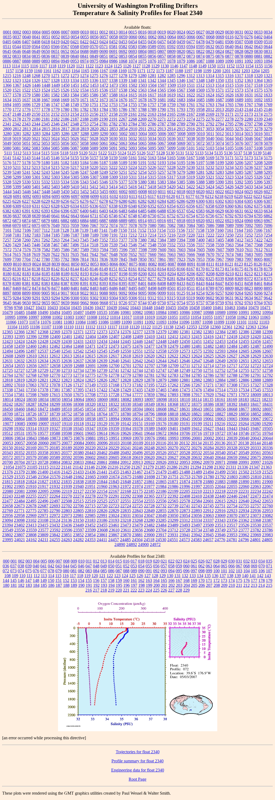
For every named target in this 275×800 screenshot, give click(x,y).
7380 (142, 240)
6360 (229, 206)
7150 (122, 230)
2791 (200, 124)
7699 (7, 259)
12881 (184, 380)
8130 (16, 269)
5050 (16, 143)
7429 (16, 244)
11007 (80, 317)
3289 (94, 133)
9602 (210, 298)
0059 (123, 37)
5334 (65, 182)
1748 (65, 104)
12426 (31, 341)
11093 (161, 322)
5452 (84, 191)
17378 (43, 390)
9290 (26, 298)
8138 (36, 269)
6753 (181, 215)
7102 (17, 230)
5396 (258, 182)
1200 (216, 70)
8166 (181, 269)
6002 (123, 191)
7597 (133, 249)
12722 (243, 365)
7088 (219, 225)
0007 (65, 32)
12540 (54, 351)
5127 (151, 153)
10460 (206, 307)
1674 (113, 99)
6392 (36, 211)
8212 (248, 274)
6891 (132, 220)
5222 (113, 167)
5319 (190, 177)
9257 (219, 293)
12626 (220, 356)
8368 (229, 278)
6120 (171, 196)
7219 (181, 235)
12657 (43, 365)
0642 (248, 46)
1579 (26, 95)
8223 (45, 278)
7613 (268, 249)
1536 (103, 90)
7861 (161, 259)
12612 (54, 356)
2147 (7, 114)
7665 (181, 254)
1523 (36, 90)
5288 (258, 172)
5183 (74, 162)
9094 (132, 293)
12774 (78, 375)
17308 (232, 385)
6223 (258, 196)
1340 (132, 80)
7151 (132, 230)
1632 (258, 95)
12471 (90, 346)
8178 (258, 269)
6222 (248, 196)
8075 (133, 264)
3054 (219, 128)
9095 (142, 293)
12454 (232, 341)
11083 (69, 322)
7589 (84, 249)
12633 (31, 361)
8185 (46, 274)
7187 (75, 235)
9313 (161, 298)
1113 (7, 66)
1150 (212, 66)
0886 (7, 61)
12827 (113, 380)
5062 (113, 143)
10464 (241, 307)
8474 (36, 288)
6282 (142, 201)
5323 (229, 177)
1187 (169, 70)
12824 (78, 380)
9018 (74, 293)
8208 (210, 274)
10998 (45, 317)
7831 (94, 259)
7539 (113, 244)
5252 (132, 172)
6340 (132, 206)
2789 (181, 124)
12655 (19, 365)
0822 (200, 51)
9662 (84, 303)
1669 (65, 99)
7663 (171, 254)
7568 (258, 244)
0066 (191, 37)
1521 (16, 90)
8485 (104, 288)
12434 (102, 341)
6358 (210, 206)
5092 (123, 148)
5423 (200, 186)
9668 (104, 303)
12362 (239, 327)
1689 (239, 99)
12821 (43, 380)
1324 (26, 80)
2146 (268, 109)
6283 (152, 201)
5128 (160, 153)
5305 (75, 177)
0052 (55, 37)
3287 (75, 133)
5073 (210, 143)
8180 (7, 274)
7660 (152, 254)
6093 (36, 196)
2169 (210, 114)
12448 (161, 341)
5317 (171, 177)
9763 (248, 303)
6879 (45, 220)
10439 (111, 307)
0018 (152, 32)
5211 (17, 167)
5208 (258, 162)
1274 (84, 75)
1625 (219, 95)
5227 (161, 167)
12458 (7, 346)
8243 (84, 278)
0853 (123, 56)
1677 (132, 99)
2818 (75, 128)
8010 (17, 264)
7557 (200, 244)
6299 (190, 201)
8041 (65, 264)
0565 (45, 46)
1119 (61, 66)
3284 (46, 133)
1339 (123, 80)
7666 (190, 254)
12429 (54, 341)
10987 (196, 312)
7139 (84, 230)
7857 (152, 259)
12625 (208, 356)
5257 (161, 172)
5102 (200, 148)
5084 (45, 148)
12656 (31, 365)
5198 (210, 162)
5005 (152, 133)
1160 (38, 70)
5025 (65, 138)
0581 (113, 46)
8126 (258, 264)
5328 (7, 182)
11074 (34, 322)
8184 (36, 274)
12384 (220, 332)
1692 (258, 99)
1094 (268, 61)
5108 (258, 148)
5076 (239, 143)
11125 (157, 327)
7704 (26, 259)
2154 (74, 114)
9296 (65, 298)
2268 (132, 119)
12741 (113, 370)
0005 (46, 32)
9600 (200, 298)
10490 (43, 312)
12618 (125, 356)
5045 (239, 138)
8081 (143, 264)
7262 (45, 240)
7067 (94, 225)
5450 (65, 191)
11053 (184, 317)
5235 (239, 167)
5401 (36, 186)
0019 (161, 32)
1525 (55, 90)
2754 (94, 124)
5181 (55, 162)
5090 (103, 148)
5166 (181, 157)
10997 (33, 317)
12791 (255, 375)
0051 (46, 37)
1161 (47, 70)
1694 (7, 104)
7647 (103, 254)
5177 (16, 162)
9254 (200, 293)
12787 (220, 375)
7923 (181, 259)
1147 (183, 66)
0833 (16, 56)
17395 (78, 390)
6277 (94, 201)
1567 (181, 90)
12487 (255, 346)
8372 (248, 278)
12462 (54, 346)
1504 (152, 85)
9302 (94, 298)
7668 (200, 254)
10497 (78, 312)
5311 (133, 177)
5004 (142, 133)
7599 (152, 249)
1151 (221, 66)
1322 (7, 80)
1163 (66, 70)
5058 (84, 143)
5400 (26, 186)
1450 (65, 85)
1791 (171, 109)
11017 (126, 317)
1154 (249, 66)
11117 (112, 327)
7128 (64, 230)
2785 (142, 124)
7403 (210, 240)
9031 (94, 293)
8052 (85, 264)
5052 (36, 143)
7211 (123, 235)
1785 (113, 109)
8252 (113, 278)
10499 (90, 312)
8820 (239, 288)
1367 (17, 85)
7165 (248, 230)
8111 (210, 264)
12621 (161, 356)
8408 (161, 283)
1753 (113, 104)
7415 (248, 240)
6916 (161, 220)
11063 (253, 317)
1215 (7, 75)
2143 (239, 109)
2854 (123, 128)
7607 (220, 249)
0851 (103, 56)
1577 (7, 95)
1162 (57, 70)
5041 (219, 138)
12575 (196, 351)
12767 (19, 375)
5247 (84, 172)
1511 (191, 85)
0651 (55, 51)
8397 (132, 283)
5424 (210, 186)
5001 (113, 133)
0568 (74, 46)
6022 (219, 191)
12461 (43, 346)
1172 (151, 70)
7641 (84, 254)
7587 (75, 249)
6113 (133, 196)
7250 (229, 235)
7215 (161, 235)
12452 (208, 341)
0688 (84, 51)
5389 (210, 182)
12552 (149, 351)
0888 (26, 61)
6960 (248, 220)
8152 (123, 269)
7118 (55, 230)
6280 (123, 201)
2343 (26, 124)
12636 (66, 361)
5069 (181, 143)
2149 (26, 114)
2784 (132, 124)
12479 (173, 346)
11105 (24, 327)
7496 (74, 244)
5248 (94, 172)
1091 (239, 61)
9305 (123, 298)
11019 (149, 317)
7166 (258, 230)
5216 (65, 167)
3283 (36, 133)
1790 (161, 109)
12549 (113, 351)
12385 (232, 332)
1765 (229, 104)
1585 (84, 95)
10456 (182, 307)
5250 (113, 172)
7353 (113, 240)
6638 (26, 215)
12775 (90, 375)
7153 (151, 230)
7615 (16, 254)
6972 (26, 225)
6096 (65, 196)
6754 (190, 215)
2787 (161, 124)
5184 (84, 162)
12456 (255, 341)
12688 (78, 365)
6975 (36, 225)
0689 (94, 51)
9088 (103, 293)
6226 (16, 201)
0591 (161, 46)
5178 (26, 162)
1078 (171, 61)
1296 (181, 75)
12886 (243, 380)
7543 (123, 244)
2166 (181, 114)
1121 (80, 66)
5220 (94, 167)
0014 (123, 32)
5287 (248, 172)
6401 (94, 211)
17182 (137, 385)
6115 (142, 196)
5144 (36, 157)
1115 (25, 66)
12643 (149, 361)
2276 (210, 119)
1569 (200, 90)
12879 (161, 380)
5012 (219, 133)
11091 (138, 322)
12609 (19, 356)
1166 (94, 70)
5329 (16, 182)
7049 (55, 225)
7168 (7, 235)
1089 (219, 61)
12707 (149, 365)
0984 (103, 61)
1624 (210, 95)
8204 (171, 274)
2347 (65, 124)
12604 (232, 351)
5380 (142, 182)
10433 (52, 307)
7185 (55, 235)
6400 (84, 211)
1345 (171, 80)
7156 (180, 230)
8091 (191, 264)
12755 (243, 370)
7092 (248, 225)
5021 (36, 138)
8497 (142, 288)
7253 (258, 235)
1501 (123, 85)
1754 (123, 104)
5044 (229, 138)
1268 (36, 75)
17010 (19, 385)
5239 (7, 172)
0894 (55, 61)
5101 (190, 148)
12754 (232, 370)
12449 (173, 341)
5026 (74, 138)
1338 (113, 80)
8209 (220, 274)
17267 (196, 385)
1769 (268, 104)
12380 (173, 332)
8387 (65, 283)
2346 (55, 124)
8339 (219, 278)
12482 (208, 346)
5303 (55, 177)
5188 (113, 162)
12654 (7, 365)
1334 (74, 80)
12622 (173, 356)
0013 (113, 32)
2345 (45, 124)
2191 (113, 119)
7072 (103, 225)
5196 (190, 162)
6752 (171, 215)
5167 (190, 157)
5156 (84, 157)
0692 (123, 51)
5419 (161, 186)
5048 (268, 138)
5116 (55, 153)
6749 (142, 215)
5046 (248, 138)
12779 (125, 375)
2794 (219, 124)
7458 (45, 244)
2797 (248, 124)
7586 (65, 249)
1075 (142, 61)
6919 (190, 220)
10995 (10, 317)
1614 (123, 95)
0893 (45, 61)
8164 (161, 269)
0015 (132, 32)
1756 (142, 104)
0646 (16, 51)
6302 (219, 201)
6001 (113, 191)
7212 (132, 235)
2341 (7, 124)
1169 (122, 70)
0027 (200, 32)
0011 (94, 32)
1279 (132, 75)
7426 (7, 244)
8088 (181, 264)
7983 (239, 259)
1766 (239, 104)
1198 (198, 70)
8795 (219, 288)
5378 (132, 182)
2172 (239, 114)
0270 (239, 37)
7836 (103, 259)
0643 (258, 46)
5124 (122, 153)
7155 (171, 230)
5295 (268, 172)
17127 (78, 385)
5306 (84, 177)
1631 (248, 95)
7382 (152, 240)
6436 (113, 211)
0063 (162, 37)
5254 (142, 172)
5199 (219, 162)
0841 (84, 56)
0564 (36, 46)
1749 (74, 104)
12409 (137, 336)
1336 (94, 80)
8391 (84, 283)
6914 (142, 220)
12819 (19, 380)
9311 (142, 298)
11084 (80, 322)
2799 (268, 124)
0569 (84, 46)
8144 (74, 269)
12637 (78, 361)
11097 (196, 322)
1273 (74, 75)
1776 (26, 109)
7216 (171, 235)
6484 (132, 211)
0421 (74, 41)
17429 (125, 390)
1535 (94, 90)
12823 (66, 380)
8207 (200, 274)
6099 (94, 196)
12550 (125, 351)
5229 (181, 167)
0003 (26, 32)
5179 (36, 162)
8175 (239, 269)
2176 (7, 119)
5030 (113, 138)
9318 (181, 298)
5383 (161, 182)
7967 (219, 259)
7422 (258, 240)
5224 (132, 167)
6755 (200, 215)
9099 (161, 293)
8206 (191, 274)
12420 (255, 336)
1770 (7, 109)
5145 (45, 157)
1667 (45, 99)
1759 (171, 104)
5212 (26, 167)
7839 (113, 259)
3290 (104, 133)
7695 (258, 254)
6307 (268, 201)
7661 (161, 254)
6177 (190, 196)
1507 (162, 85)
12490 (267, 346)
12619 (137, 356)
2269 (142, 119)
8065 (104, 264)
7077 (123, 225)
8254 (132, 278)
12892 (7, 385)
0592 (171, 46)
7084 (190, 225)
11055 (207, 317)
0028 (210, 32)
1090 (229, 61)
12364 (262, 327)
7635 (74, 254)
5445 (17, 191)
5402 (46, 186)
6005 (133, 191)
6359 (219, 206)
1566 (171, 90)
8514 (200, 288)
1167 (104, 70)
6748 (132, 215)
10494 (54, 312)
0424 (103, 41)
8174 (229, 269)
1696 (26, 104)
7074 (113, 225)
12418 (232, 336)
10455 (170, 307)
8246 (94, 278)
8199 (133, 274)
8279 (161, 278)
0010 (84, 32)
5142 (16, 157)
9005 (45, 293)
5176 (7, 162)
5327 (268, 177)
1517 (248, 85)
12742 (125, 370)
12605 (243, 351)
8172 (210, 269)
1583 (65, 95)
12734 (78, 370)
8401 (142, 283)
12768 (31, 375)
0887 (16, 61)
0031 (239, 32)
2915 (181, 128)
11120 (134, 327)
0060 (133, 37)
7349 (94, 240)
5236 (248, 167)
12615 (90, 356)
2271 (161, 119)
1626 (229, 95)
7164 (238, 230)
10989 (220, 312)
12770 (54, 375)
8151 (113, 269)
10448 (147, 307)
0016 (142, 32)
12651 (243, 361)
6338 (113, 206)
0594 (190, 46)
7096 (268, 225)
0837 (55, 56)
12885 (232, 380)
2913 (161, 128)
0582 (123, 46)
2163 (152, 114)
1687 (219, 99)
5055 (55, 143)
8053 (94, 264)
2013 (219, 109)
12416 (208, 336)
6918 (181, 220)
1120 (71, 66)
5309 (113, 177)
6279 (113, 201)
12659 (66, 365)
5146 (55, 157)
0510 (268, 41)
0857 (161, 56)
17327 (255, 385)
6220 (238, 196)
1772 (16, 109)
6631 (239, 211)
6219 (229, 196)
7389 (171, 240)
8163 (152, 269)
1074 (132, 61)
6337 (103, 206)
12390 (267, 332)
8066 (114, 264)
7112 (46, 230)
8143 (65, 269)
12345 (180, 327)
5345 (94, 182)
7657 (142, 254)
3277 (248, 128)
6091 (17, 196)
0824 (219, 51)
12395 (19, 336)
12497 (31, 351)
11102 (253, 322)
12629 (255, 356)
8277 (152, 278)
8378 (7, 283)
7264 (65, 240)
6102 (114, 196)
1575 (258, 90)
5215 (55, 167)
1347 (190, 80)
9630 (219, 298)
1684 (190, 99)
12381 (184, 332)
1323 (16, 80)
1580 (36, 95)
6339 (123, 206)
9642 (268, 298)
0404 (268, 37)
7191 (113, 235)
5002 (123, 133)
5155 (74, 157)
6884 (84, 220)
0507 (239, 41)
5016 (258, 133)
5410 (75, 186)
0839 (65, 56)
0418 (45, 41)
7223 (219, 235)
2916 (190, 128)
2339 (258, 119)
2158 (113, 114)
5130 (170, 153)
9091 (113, 293)
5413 (103, 186)
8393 (103, 283)
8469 (17, 288)
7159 (209, 230)
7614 (7, 254)
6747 (123, 215)
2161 (132, 114)
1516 (239, 85)
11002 (57, 317)
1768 (258, 104)
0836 (45, 56)
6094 (46, 196)
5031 (123, 138)
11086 (103, 322)
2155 (84, 114)
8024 (36, 264)
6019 (190, 191)
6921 (210, 220)
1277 (113, 75)
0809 (171, 51)
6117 (152, 196)
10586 (113, 312)
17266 (184, 385)
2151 (45, 114)
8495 (133, 288)
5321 (210, 177)
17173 (125, 385)
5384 (171, 182)
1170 (132, 70)
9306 (133, 298)
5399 (17, 186)
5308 (104, 177)
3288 (84, 133)
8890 (258, 288)
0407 (26, 41)
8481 (75, 288)
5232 (210, 167)
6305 (248, 201)
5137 (238, 153)
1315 (219, 75)
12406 (102, 336)
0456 (152, 41)
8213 (258, 274)
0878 (239, 56)
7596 (123, 249)
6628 (210, 211)
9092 (123, 293)
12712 (196, 365)
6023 (229, 191)
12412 (173, 336)
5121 (93, 153)
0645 (7, 51)
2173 (248, 114)
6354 (171, 206)
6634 (268, 211)
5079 (268, 143)
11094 (173, 322)
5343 (84, 182)
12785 (196, 375)
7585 (55, 249)
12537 (43, 351)
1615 (132, 95)
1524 (45, 90)
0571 (103, 46)
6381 (268, 206)
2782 (113, 124)
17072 (43, 385)
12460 (31, 346)
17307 (220, 385)
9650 (26, 303)
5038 (190, 138)
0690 (103, 51)
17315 (243, 385)
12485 (243, 346)
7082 (171, 225)
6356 (190, 206)
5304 (65, 177)
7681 (239, 254)
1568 (190, 90)
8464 (268, 283)
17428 (113, 390)
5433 (248, 186)
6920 (200, 220)
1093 (258, 61)
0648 (26, 51)
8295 (190, 278)
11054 (196, 317)
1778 (45, 109)
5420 (171, 186)
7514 (84, 244)
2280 (248, 119)
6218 (219, 196)
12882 (196, 380)
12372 (90, 332)
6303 (229, 201)
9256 (210, 293)
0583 (132, 46)
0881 (258, 56)
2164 (161, 114)
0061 (142, 37)
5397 (268, 182)
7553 (181, 244)
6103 (123, 196)
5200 (229, 162)
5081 (16, 148)
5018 (7, 138)
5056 (65, 143)
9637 (258, 298)
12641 (125, 361)
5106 (239, 148)
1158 (19, 70)
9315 (171, 298)
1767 (248, 104)
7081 (161, 225)
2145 (258, 109)
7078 (132, 225)
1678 (142, 99)
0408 (36, 41)
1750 (84, 104)
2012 (210, 109)
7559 (219, 244)
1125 (118, 66)
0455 (142, 41)
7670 (210, 254)
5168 (200, 157)
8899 (26, 293)
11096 (184, 322)
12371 (78, 332)
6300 (200, 201)
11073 (22, 322)
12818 (7, 380)
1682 (171, 99)
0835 (36, 56)
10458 (194, 307)
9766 (8, 307)
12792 (267, 375)
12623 (184, 356)
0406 (16, 41)
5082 (26, 148)
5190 (132, 162)
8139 (45, 269)
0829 (248, 51)
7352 (103, 240)
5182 (65, 162)
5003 (133, 133)
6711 (94, 215)
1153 (240, 66)
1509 (171, 85)
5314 (142, 177)
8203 (162, 274)
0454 (132, 41)
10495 (66, 312)
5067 (161, 143)
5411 (84, 186)
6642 (65, 215)
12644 (161, 361)
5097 (161, 148)
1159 (28, 70)
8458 (248, 283)
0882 (268, 56)
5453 (94, 191)
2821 (104, 128)
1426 (26, 85)
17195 (149, 385)
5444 (7, 191)
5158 (103, 157)
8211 (239, 274)
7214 (152, 235)
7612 (258, 249)
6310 (26, 206)
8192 (75, 274)
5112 (17, 153)
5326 (258, 177)
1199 (207, 70)
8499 (162, 288)
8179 (268, 269)
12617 (113, 356)
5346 (103, 182)
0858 (171, 56)
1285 (171, 75)
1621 (181, 95)
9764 (258, 303)
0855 (142, 56)
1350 (219, 80)
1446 (36, 85)
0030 (229, 32)
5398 (7, 186)
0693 (132, 51)
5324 (239, 177)
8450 (229, 283)
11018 (138, 317)
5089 (94, 148)
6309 (17, 206)
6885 (94, 220)
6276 (84, 201)
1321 (268, 75)
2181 (45, 119)
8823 (248, 288)
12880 (173, 380)
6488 (161, 211)
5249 (103, 172)
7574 (17, 249)
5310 (123, 177)
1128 (146, 66)
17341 (19, 390)
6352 (152, 206)
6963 (258, 220)
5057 (74, 143)
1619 (171, 95)
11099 (219, 322)
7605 (200, 249)
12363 (250, 327)
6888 (113, 220)
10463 (230, 307)
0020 (171, 32)
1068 (123, 61)
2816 (55, 128)
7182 (26, 235)
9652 (36, 303)
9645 (7, 303)
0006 (55, 32)
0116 (229, 37)
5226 (152, 167)
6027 (268, 191)
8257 (142, 278)
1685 (200, 99)
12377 (137, 332)
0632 (210, 46)
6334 (74, 206)
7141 (103, 230)
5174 (258, 157)
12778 (113, 375)
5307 (94, 177)
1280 (142, 75)
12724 (267, 365)
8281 (171, 278)
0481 (219, 41)
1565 (161, 90)
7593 (94, 249)
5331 (36, 182)
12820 (31, 380)
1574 (248, 90)
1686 (210, 99)
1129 (155, 66)
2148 (16, 114)
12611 (43, 356)
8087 (172, 264)
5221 (103, 167)
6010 (152, 191)
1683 (181, 99)
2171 (229, 114)
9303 (104, 298)
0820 (181, 51)
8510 (181, 288)
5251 (123, 172)
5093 (132, 148)
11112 (90, 327)
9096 (152, 293)
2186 (65, 119)
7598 (142, 249)
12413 (184, 336)
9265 (248, 293)
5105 (229, 148)
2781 (103, 124)
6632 (248, 211)
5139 (257, 153)
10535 (102, 312)
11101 (242, 322)
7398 (190, 240)
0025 (190, 32)
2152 (55, 114)
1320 (258, 75)
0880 (248, 56)
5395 (248, 182)
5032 (132, 138)
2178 (16, 119)
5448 (46, 191)
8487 (123, 288)
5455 (104, 191)
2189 (94, 119)
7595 (113, 249)
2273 (181, 119)
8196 (104, 274)
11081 (57, 322)
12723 (255, 365)
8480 (65, 288)
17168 (113, 385)
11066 (11, 322)
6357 (200, 206)
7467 (55, 244)
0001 (7, 32)
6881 (55, 220)
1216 (16, 75)
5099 (171, 148)
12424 (19, 341)
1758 (161, 104)
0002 (17, 32)
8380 (16, 283)
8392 (94, 283)
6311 (36, 206)
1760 (181, 104)
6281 (132, 201)
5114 (36, 153)
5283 (219, 172)
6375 (258, 206)
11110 (69, 327)
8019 (27, 264)
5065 (142, 143)
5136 (228, 153)
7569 (268, 244)
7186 (65, 235)
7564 (239, 244)
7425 (268, 240)
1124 (108, 66)
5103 (210, 148)
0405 (7, 41)
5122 (102, 153)
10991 (243, 312)
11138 (168, 327)
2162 (142, 114)
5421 (181, 186)
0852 (113, 56)
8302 (200, 278)
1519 (268, 85)
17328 (267, 385)
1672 (94, 99)
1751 (94, 104)
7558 (210, 244)
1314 (210, 75)
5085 (55, 148)
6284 (161, 201)
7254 (268, 235)
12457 (267, 341)
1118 (52, 66)
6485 (142, 211)
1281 (152, 75)
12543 (90, 351)
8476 (46, 288)
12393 (7, 336)
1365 (268, 80)
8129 (7, 269)
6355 (181, 206)
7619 (36, 254)
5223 (123, 167)
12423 (7, 341)
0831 (268, 51)
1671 (84, 99)
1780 (65, 109)
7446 (36, 244)
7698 (268, 254)
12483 (220, 346)
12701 (126, 365)
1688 (229, 99)
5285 (239, 172)
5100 (181, 148)
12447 (149, 341)
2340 (268, 119)
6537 (181, 211)
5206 (239, 162)
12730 (54, 370)
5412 (94, 186)
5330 (26, 182)
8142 (55, 269)
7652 (132, 254)
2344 (36, 124)
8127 (267, 264)
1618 (161, 95)
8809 (229, 288)
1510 (181, 85)
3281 (17, 133)
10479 (7, 312)
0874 (200, 56)
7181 (17, 235)
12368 (43, 332)
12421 (267, 336)
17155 (102, 385)
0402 (258, 37)
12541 (66, 351)
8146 (94, 269)
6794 (248, 215)
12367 (31, 332)
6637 (17, 215)
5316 (161, 177)
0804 (142, 51)
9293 (46, 298)
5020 (26, 138)
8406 (152, 283)
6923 (229, 220)
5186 (94, 162)
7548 (152, 244)
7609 (229, 249)
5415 (123, 186)
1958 (200, 109)
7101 (7, 230)
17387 (66, 390)
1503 (142, 85)
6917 (171, 220)
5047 (258, 138)
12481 (196, 346)
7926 (190, 259)
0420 (65, 41)
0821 (190, 51)
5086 (65, 148)
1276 (103, 75)
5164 (161, 157)
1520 (7, 90)
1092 (248, 61)
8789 (210, 288)
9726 (123, 303)
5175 (268, 157)
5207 (248, 162)
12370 (66, 332)
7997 (248, 259)
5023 (45, 138)
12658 (55, 365)
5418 (152, 186)
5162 (142, 157)
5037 (181, 138)
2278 (229, 119)
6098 (85, 196)
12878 (149, 380)
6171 (180, 196)
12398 (43, 336)
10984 (161, 312)
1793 (181, 109)
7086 (210, 225)
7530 (103, 244)
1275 (94, 75)
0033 (258, 32)
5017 (268, 133)
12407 (114, 336)
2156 (94, 114)
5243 (45, 172)
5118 (64, 153)
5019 (16, 138)
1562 (132, 90)
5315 (152, 177)
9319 (190, 298)
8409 (171, 283)
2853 (113, 128)
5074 (219, 143)
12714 (208, 365)
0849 (94, 56)
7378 (132, 240)
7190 (104, 235)
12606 (255, 351)
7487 (65, 244)
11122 (146, 327)
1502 (133, 85)
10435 (76, 307)
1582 (55, 95)
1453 (94, 85)
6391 (26, 211)
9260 (229, 293)
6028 (7, 196)
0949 (65, 61)
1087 (200, 61)
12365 (7, 332)
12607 (267, 351)
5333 (55, 182)
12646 (184, 361)
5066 (152, 143)
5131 (180, 153)
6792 (229, 215)
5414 (113, 186)
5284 (229, 172)
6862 (268, 215)
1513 (210, 85)
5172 (239, 157)
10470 (253, 307)
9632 (239, 298)
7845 (123, 259)
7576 (26, 249)
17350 (31, 390)
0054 (75, 37)
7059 (74, 225)
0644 (268, 46)
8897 (7, 293)
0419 (55, 41)
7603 (181, 249)
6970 (16, 225)
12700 (114, 365)
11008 (92, 317)
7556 (190, 244)
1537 (113, 90)
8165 (171, 269)
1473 (113, 85)
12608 (7, 356)
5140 (267, 153)
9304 (113, 298)
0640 (229, 46)
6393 (45, 211)
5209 (268, 162)
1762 (200, 104)
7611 (249, 249)
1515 (229, 85)
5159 (113, 157)
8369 (239, 278)
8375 (268, 278)
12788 (232, 375)
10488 (31, 312)
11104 (12, 327)
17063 (31, 385)
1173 (160, 70)
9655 (46, 303)
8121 (229, 264)
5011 (210, 133)
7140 (93, 230)
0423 (94, 41)
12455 (243, 341)
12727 (19, 370)
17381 (54, 390)
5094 (142, 148)
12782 (161, 375)
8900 (36, 293)
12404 (90, 336)
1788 (142, 109)
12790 (243, 375)
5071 (190, 143)
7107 (36, 230)
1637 (26, 99)
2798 (258, 124)
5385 (181, 182)
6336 (94, 206)
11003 (69, 317)
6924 (239, 220)
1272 (65, 75)
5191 (142, 162)
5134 (209, 153)
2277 (219, 119)
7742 (36, 259)
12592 (208, 351)
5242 (36, 172)
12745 (149, 370)
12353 (191, 327)
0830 (258, 51)
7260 (26, 240)
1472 (104, 85)
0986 (113, 61)
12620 (149, 356)
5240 (16, 172)
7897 (171, 259)
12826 (102, 380)
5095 (152, 148)
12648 (208, 361)
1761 (190, 104)
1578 (16, 95)
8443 (200, 283)
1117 (43, 66)
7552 (171, 244)
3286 (65, 133)
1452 (84, 85)
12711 (185, 365)
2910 (133, 128)
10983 (149, 312)
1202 (236, 70)
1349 (210, 80)
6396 (65, 211)
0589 (152, 46)
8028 (46, 264)
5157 (94, 157)
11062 (242, 317)
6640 (46, 215)
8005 (258, 259)
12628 (243, 356)
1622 (190, 95)
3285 (55, 133)
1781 (74, 109)
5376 (113, 182)
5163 (152, 157)
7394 (181, 240)
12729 (43, 370)
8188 (55, 274)
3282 (26, 133)
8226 (55, 278)
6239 (55, 201)
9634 (248, 298)
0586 (142, 46)
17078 (54, 385)
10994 (267, 312)
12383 (208, 332)
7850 (142, 259)
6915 (152, 220)
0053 (65, 37)
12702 (137, 365)
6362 (248, 206)
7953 (200, 259)
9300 (75, 298)
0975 (94, 61)
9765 (268, 303)
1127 (136, 66)
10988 (208, 312)
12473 (113, 346)
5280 (190, 172)
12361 (227, 327)
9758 (210, 303)
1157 (10, 70)
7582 (46, 249)
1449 (55, 85)
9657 (55, 303)
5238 (268, 167)
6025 (248, 191)
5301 (36, 177)
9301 (84, 298)
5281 (200, 172)
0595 (200, 46)
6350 (142, 206)
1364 (258, 80)
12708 (161, 365)
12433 (90, 341)
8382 (36, 283)
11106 (35, 327)
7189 (94, 235)
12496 (19, 351)
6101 (104, 196)
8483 (94, 288)
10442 (123, 307)
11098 (207, 322)
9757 (200, 303)
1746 (45, 104)
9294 (55, 298)
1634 (7, 99)
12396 (31, 336)
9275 (7, 298)
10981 (125, 312)
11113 (101, 327)
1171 (141, 70)
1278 (123, 75)
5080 (7, 148)
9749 (152, 303)
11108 (57, 327)
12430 (66, 341)
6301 (210, 201)
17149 (90, 385)
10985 (173, 312)
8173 (219, 269)
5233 (219, 167)
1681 (161, 99)
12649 (220, 361)
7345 (84, 240)
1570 (210, 90)
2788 (171, 124)
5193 (161, 162)
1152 (230, 66)
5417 (142, 186)
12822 (54, 380)
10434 (64, 307)
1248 (26, 75)
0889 (36, 61)
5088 (84, 148)
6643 (75, 215)
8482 (84, 288)
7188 (84, 235)
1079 (181, 61)
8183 (26, 274)
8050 (75, 264)
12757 (255, 370)
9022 (84, 293)
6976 (45, 225)
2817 (65, 128)
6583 (200, 211)
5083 (36, 148)
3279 (268, 128)
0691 (113, 51)
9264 (239, 293)
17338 (7, 390)
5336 (74, 182)
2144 (248, 109)
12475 (125, 346)
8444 (210, 283)
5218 (84, 167)
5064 (132, 143)
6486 (152, 211)
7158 (200, 230)
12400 (55, 336)
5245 (65, 172)
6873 (16, 220)
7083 (181, 225)
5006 (162, 133)
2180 (36, 119)
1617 (152, 95)
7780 (45, 259)
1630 (239, 95)
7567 (248, 244)
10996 (22, 317)
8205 (181, 274)
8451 (239, 283)
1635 (16, 99)
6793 (239, 215)
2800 (7, 128)
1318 (248, 75)
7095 (258, 225)
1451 (75, 85)
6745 (103, 215)
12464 (66, 346)
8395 (123, 283)
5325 (248, 177)
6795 (258, 215)
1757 (152, 104)
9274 (268, 293)
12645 (173, 361)
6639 (36, 215)
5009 (191, 133)
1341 (142, 80)
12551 (137, 351)
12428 (43, 341)
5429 (239, 186)
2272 (171, 119)
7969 (229, 259)
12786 (208, 375)
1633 (268, 95)
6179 (200, 196)
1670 (74, 99)
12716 (220, 365)
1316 (229, 75)
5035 (161, 138)
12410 (149, 336)
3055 (229, 128)
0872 (181, 56)
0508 (248, 41)
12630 (267, 356)
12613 (66, 356)
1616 (142, 95)
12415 (196, 336)
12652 (255, 361)
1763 (210, 104)
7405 (219, 240)
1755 (132, 104)
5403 (55, 186)
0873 (190, 56)
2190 (103, 119)
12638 (90, 361)
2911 (142, 128)
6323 (45, 206)
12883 (208, 380)
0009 (75, 32)
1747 (55, 104)
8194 (94, 274)
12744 (137, 370)
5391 (229, 182)
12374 (113, 332)
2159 (123, 114)
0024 (181, 32)
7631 (65, 254)
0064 (171, 37)
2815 (46, 128)
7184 (46, 235)
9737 (132, 303)
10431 (40, 307)
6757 (219, 215)
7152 (142, 230)
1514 (219, 85)
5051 (26, 143)
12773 (66, 375)
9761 (229, 303)
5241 (26, 172)
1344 (161, 80)
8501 (171, 288)
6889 (123, 220)
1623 (200, 95)
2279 (239, 119)
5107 (248, 148)
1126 (127, 66)
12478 (161, 346)
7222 (210, 235)
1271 (55, 75)
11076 (46, 322)
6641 (55, 215)
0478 (200, 41)
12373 (102, 332)
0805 (152, 51)
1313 (200, 75)
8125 (248, 264)
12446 (137, 341)
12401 (66, 336)
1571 (219, 90)
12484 (232, 346)
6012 (171, 191)
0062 (152, 37)
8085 (162, 264)
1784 (103, 109)
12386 (243, 332)
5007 (171, 133)
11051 (173, 317)
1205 (265, 70)
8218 (36, 278)
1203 (245, 70)
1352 (239, 80)
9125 (181, 293)
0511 (7, 46)
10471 (265, 307)
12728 (31, 370)
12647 (196, 361)
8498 (152, 288)
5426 (229, 186)
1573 (239, 90)
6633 (258, 211)
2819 (84, 128)
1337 (103, 80)
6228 (36, 201)
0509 (258, 41)
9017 (65, 293)
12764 (7, 375)
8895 (268, 288)
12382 (196, 332)
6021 (210, 191)
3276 (239, 128)
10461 (218, 307)
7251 (239, 235)
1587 (103, 95)
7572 (7, 249)
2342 (16, 124)
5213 (36, 167)
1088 (210, 61)
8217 (26, 278)
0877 (229, 56)
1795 (190, 109)
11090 (126, 322)
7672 (219, 254)
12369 (54, 332)
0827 (229, 51)
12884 (220, 380)
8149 (103, 269)
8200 (142, 274)
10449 (159, 307)
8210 (229, 274)
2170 (219, 114)
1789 (152, 109)
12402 (78, 336)
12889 (267, 380)
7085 (200, 225)
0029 (219, 32)
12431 (78, 341)
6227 (26, 201)
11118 (123, 327)
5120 (83, 153)
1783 (94, 109)
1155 (259, 66)
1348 (200, 80)
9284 (17, 298)
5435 (268, 186)
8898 (16, 293)
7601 (171, 249)
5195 (181, 162)
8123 (238, 264)
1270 (45, 75)
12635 (54, 361)
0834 (26, 56)
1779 (55, 109)
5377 (123, 182)
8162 (142, 269)
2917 (200, 128)
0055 (84, 37)
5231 (200, 167)
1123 (99, 66)
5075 (229, 143)
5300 (26, 177)
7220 (190, 235)
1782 (84, 109)
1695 (16, 104)
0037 (17, 37)
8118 (219, 264)
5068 (171, 143)
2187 (74, 119)
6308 (7, 206)
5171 (229, 157)
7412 (239, 240)
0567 (65, 46)
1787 (132, 109)
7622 (55, 254)
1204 (255, 70)
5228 (171, 167)
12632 (19, 361)
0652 (65, 51)
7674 (229, 254)
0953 (74, 61)
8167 (190, 269)
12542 (78, 351)
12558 (161, 351)
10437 (100, 307)
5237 (258, 167)
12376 (125, 332)
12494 (7, 351)
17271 (208, 385)
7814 (84, 259)
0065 (181, 37)
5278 (171, 172)
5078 (258, 143)
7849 (132, 259)
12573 (184, 351)
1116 (34, 66)
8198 (123, 274)
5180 (45, 162)
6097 (75, 196)
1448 (46, 85)
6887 (103, 220)
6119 (161, 196)
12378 (149, 332)
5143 (26, 157)
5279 (181, 172)
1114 (16, 66)
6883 (74, 220)
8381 (26, 283)
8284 (181, 278)
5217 (74, 167)
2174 (258, 114)
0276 (248, 37)
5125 (131, 153)
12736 (90, 370)
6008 (142, 191)
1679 (152, 99)
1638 (36, 99)
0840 (74, 56)
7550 (161, 244)
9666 (94, 303)
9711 (113, 303)
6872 (7, 220)
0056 (94, 37)
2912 (152, 128)
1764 (219, 104)
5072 (200, 143)
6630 (229, 211)
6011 (162, 191)
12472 (102, 346)
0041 (36, 37)
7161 (229, 230)
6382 (7, 211)
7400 (200, 240)
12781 (149, 375)
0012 (103, 32)
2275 (200, 119)
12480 (184, 346)
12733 (66, 370)
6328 (55, 206)
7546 (132, 244)
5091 (113, 148)
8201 (152, 274)
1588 (113, 95)
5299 (17, 177)
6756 (210, 215)
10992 (255, 312)
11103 (264, 322)
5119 (74, 153)
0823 (210, 51)
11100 (230, 322)
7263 (55, 240)
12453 (220, 341)
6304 (239, 201)
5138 (247, 153)
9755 (190, 303)
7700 (16, 259)
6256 (65, 201)
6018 (181, 191)
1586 (94, 95)
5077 (248, 143)
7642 (94, 254)
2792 (210, 124)
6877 (36, 220)
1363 (248, 80)
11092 (149, 322)
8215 (7, 278)
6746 (113, 215)
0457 (161, 41)
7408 (229, 240)
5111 (8, 153)
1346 (181, 80)
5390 (219, 182)
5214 (45, 167)
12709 (173, 365)
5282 (210, 172)
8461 (258, 283)
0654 (74, 51)
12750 (196, 370)
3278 (258, 128)
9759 (219, 303)
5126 (141, 153)
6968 (7, 225)
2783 (123, 124)
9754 (181, 303)
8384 (55, 283)
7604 (191, 249)
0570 (94, 46)
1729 (36, 104)
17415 (90, 390)
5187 (103, 162)
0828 (239, 51)
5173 (248, 157)
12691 (90, 365)
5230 (190, 167)
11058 (230, 317)
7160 (219, 230)
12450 (184, 341)
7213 (142, 235)
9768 (18, 307)
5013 (229, 133)
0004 (36, 32)
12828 (125, 380)
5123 (112, 153)
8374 (258, 278)
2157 (103, 114)
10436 (88, 307)
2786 (152, 124)
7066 (84, 225)
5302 (46, 177)
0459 (181, 41)
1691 (248, 99)
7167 (267, 230)
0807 (161, 51)
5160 (123, 157)
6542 (190, 211)
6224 (267, 196)
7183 (36, 235)
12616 (102, 356)
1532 (74, 90)
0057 (104, 37)
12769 (43, 375)
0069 (220, 37)
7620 (45, 254)
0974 (84, 61)
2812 (17, 128)
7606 (210, 249)
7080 (152, 225)
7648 (113, 254)
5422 (190, 186)
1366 (7, 85)
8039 (56, 264)
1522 (26, 90)
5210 (7, 167)
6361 (239, 206)
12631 (7, 361)
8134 (26, 269)
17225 (161, 385)
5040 (210, 138)
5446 (26, 191)
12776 (102, 375)
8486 (113, 288)
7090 (239, 225)
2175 (268, 114)
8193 (84, 274)
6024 (239, 191)
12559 (173, 351)
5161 (132, 157)
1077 (161, 61)
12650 (232, 361)
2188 (84, 119)
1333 (65, 80)
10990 (232, 312)
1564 (152, 90)
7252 (248, 235)
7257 (7, 240)
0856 (152, 56)
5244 (55, 172)
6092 (27, 196)
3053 (210, 128)
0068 (210, 37)
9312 (152, 298)
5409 (65, 186)
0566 (55, 46)
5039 (200, 138)
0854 (132, 56)
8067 (123, 264)
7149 (113, 230)
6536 (171, 211)
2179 (26, 119)
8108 (201, 264)
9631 (229, 298)
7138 (74, 230)
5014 (239, 133)
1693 (268, 99)
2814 (36, 128)
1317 (239, 75)
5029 (103, 138)
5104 (219, 148)
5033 (142, 138)
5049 (7, 143)
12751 (208, 370)
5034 (152, 138)
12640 (113, 361)
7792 (65, 259)
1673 (103, 99)
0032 (248, 32)
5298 (7, 177)
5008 (181, 133)
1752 (103, 104)
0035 (7, 37)
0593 (181, 46)
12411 (161, 336)
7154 (161, 230)
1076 (152, 61)
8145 (84, 269)
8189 (65, 274)
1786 (123, 109)
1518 (258, 85)
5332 (45, 182)
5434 (258, 186)
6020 (200, 191)
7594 (104, 249)
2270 (152, 119)
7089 (229, 225)
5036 (171, 138)
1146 (174, 66)
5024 (55, 138)
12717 (232, 365)
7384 (161, 240)
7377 (123, 240)
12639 (102, 361)
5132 (189, 153)
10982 (137, 312)
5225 (142, 167)
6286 (181, 201)
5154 (65, 157)
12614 (78, 356)
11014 (115, 317)
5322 (219, 177)
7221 (200, 235)
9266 (258, 293)
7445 (26, 244)
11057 (219, 317)
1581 (45, 95)
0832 (7, 56)
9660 (75, 303)
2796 (239, 124)
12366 (19, 332)
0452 (113, 41)
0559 (26, 46)
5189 (123, 162)
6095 (56, 196)
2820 (94, 128)
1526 (65, 90)
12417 (220, 336)
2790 (190, 124)
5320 (200, 177)
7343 (74, 240)
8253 (123, 278)
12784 (184, 375)
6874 (26, 220)
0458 (171, 41)
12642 (137, 361)
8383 (45, 283)
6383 (16, 211)
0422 (84, 41)
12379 (161, 332)
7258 (16, 240)
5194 (171, 162)
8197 (113, 274)
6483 (123, 211)
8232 (65, 278)
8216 (16, 278)
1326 (36, 80)
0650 (45, 51)
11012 (103, 317)
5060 (94, 143)
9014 (55, 293)
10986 (184, 312)
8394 (113, 283)
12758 (267, 370)
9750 (161, 303)
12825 (90, 380)
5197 (200, 162)
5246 (74, 172)
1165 (85, 70)
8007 (268, 259)
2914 (171, 128)
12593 (220, 351)
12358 (203, 327)
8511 (191, 288)
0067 (200, 37)
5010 (200, 133)
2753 (84, 124)
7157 (190, 230)
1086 (190, 61)
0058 (113, 37)
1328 (55, 80)
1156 (268, 66)
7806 (74, 259)
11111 (79, 327)
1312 (190, 75)
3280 (7, 133)
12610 (31, 356)
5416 (132, 186)
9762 (239, 303)
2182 (55, 119)
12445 (125, 341)
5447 (36, 191)
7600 (162, 249)
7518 (94, 244)
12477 (149, 346)
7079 (142, 225)
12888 (255, 380)
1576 (268, 90)
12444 (113, 341)
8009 (7, 264)
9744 (142, 303)
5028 (94, 138)
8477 (55, 288)
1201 (226, 70)
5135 (218, 153)
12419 (243, 336)
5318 (181, 177)
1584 (74, 95)
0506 (229, 41)
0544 (16, 46)
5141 (7, 157)
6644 (84, 215)
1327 (45, 80)
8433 (181, 283)
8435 (190, 283)
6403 (103, 211)
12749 (184, 370)
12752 (220, 370)
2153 (65, 114)
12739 (102, 370)
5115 (45, 153)
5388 (200, 182)
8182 (17, 274)
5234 (229, 167)
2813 (26, 128)
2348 (74, 124)
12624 (196, 356)
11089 (115, 322)
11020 (161, 317)
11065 (265, 317)
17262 (173, 385)
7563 (229, 244)
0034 (268, 32)
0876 (219, 56)
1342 (152, 80)
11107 (46, 327)
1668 (55, 99)
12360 (215, 327)
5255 (152, 172)
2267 (123, 119)
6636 (7, 215)
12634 (43, 361)
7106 (26, 230)
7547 (142, 244)
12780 (137, 375)
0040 (26, 37)
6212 (209, 196)
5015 (248, 133)
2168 (200, 114)
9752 (171, 303)
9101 (171, 293)
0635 (219, 46)
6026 (258, 191)
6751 (161, 215)
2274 (190, 119)
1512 (200, 85)
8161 (132, 269)
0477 (190, 41)
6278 (103, 201)
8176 (248, 269)
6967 (268, 220)
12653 (267, 361)
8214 (268, 274)
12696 (102, 365)
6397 (74, 211)
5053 (45, 143)
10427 (29, 307)
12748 (173, 370)
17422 (102, 390)
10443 (135, 307)
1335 (84, 80)
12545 (102, 351)
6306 (258, 201)
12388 (255, 332)
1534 (84, 90)
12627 (232, 356)
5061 (103, 143)
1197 (188, 70)
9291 (36, 298)
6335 (84, 206)
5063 (123, 143)
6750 (152, 215)
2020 (229, 109)
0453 (123, 41)
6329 (65, 206)
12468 (78, 346)
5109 (268, 148)
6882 (65, 220)
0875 (210, 56)
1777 (36, 109)
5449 (55, 191)
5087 (74, 148)
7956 (210, 259)
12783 (173, 375)
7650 (123, 254)
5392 (239, 182)
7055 (65, 225)
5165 (171, 157)
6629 (219, 211)
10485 (19, 312)
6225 (7, 201)
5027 (84, 138)
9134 (190, 293)
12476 (137, 346)
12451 (196, 341)
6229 (45, 201)
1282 (161, 75)
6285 (171, 201)
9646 (17, 303)
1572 (229, 90)
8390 (74, 283)
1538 (123, 90)
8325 (210, 278)
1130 (165, 66)
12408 (126, 336)
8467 (7, 288)
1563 (142, 90)
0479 (210, 41)
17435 (137, 390)
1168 (113, 70)
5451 (75, 191)
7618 (26, 254)
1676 (123, 99)
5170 (219, 157)
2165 (171, 114)
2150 (36, 114)
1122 (89, 66)
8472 (26, 288)
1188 (179, 70)
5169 (210, 157)
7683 (248, 254)
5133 (199, 153)
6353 (161, 206)
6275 (74, 201)
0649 (36, 51)
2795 (229, 124)
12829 (137, 380)
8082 (152, 264)
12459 (19, 346)
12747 (161, 370)
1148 (193, 66)
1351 (229, 80)
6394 (55, 211)
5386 (190, 182)
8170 (200, 269)
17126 (66, 385)
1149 (202, 66)
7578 (36, 249)
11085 (92, 322)
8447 (219, 283)
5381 (152, 182)
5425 (219, 186)
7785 (55, 259)
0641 (239, 46)
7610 (239, 249)
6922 (219, 220)
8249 (103, 278)
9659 (65, 303)
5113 (27, 153)
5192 (152, 162)
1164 (75, 70)
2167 (190, 114)
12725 (7, 370)
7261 (36, 240)
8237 (74, 278)
